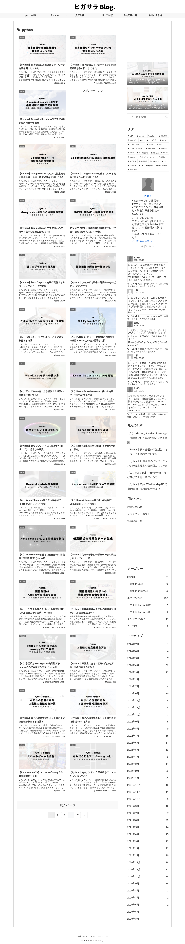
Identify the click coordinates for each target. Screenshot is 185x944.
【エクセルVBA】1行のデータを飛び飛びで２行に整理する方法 (146, 475)
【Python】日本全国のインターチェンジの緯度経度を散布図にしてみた (147, 463)
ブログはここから (142, 240)
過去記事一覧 (134, 521)
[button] (166, 116)
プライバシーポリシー (139, 514)
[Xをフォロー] (146, 246)
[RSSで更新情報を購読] (153, 246)
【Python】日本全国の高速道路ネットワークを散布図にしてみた (147, 452)
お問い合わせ (134, 507)
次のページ (67, 805)
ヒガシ (148, 196)
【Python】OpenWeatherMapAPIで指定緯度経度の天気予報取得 (147, 486)
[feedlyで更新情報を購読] (149, 246)
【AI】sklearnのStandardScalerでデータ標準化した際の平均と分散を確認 (147, 437)
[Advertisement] (93, 110)
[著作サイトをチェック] (142, 246)
